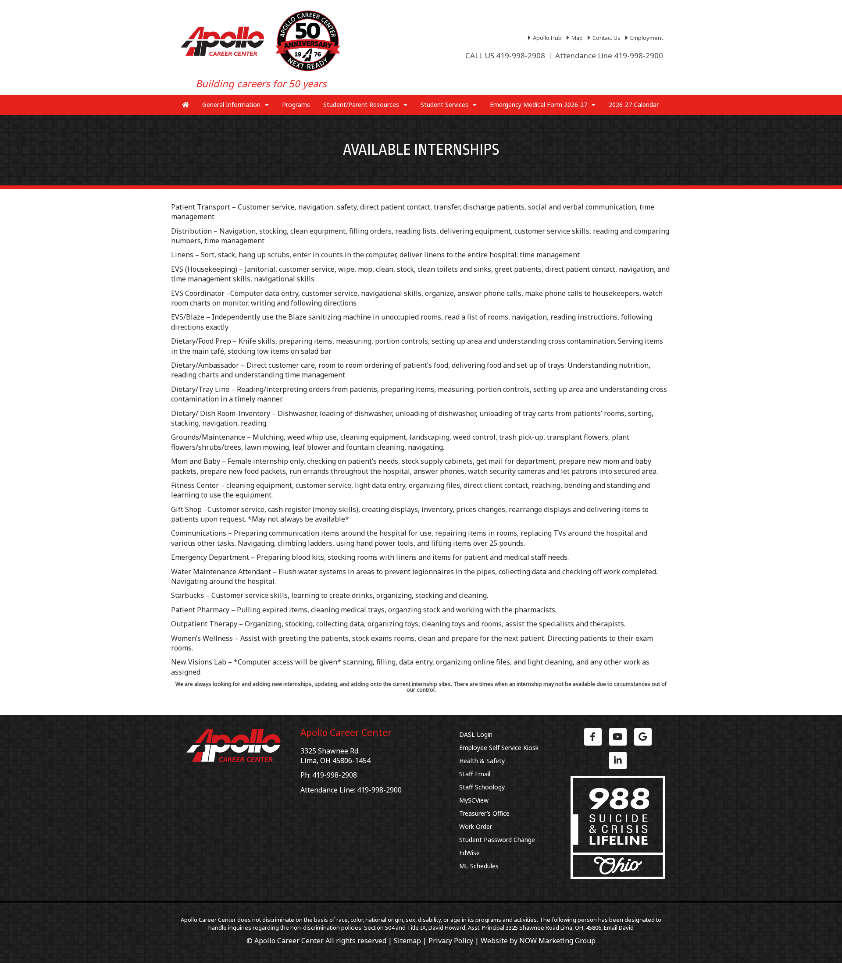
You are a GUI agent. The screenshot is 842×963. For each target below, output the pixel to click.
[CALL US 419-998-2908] (505, 55)
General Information (231, 104)
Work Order (475, 826)
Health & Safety (482, 761)
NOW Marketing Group (557, 940)
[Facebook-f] (593, 737)
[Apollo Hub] (546, 38)
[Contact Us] (605, 38)
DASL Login (475, 734)
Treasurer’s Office (484, 813)
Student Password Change (497, 839)
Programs (296, 104)
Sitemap (407, 940)
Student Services (444, 104)
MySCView (474, 800)
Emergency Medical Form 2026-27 (538, 104)
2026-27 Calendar (634, 104)
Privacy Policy (450, 940)
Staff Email (474, 774)
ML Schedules (479, 866)
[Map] (576, 38)
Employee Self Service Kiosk (499, 747)
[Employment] (645, 38)
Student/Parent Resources (361, 104)
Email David (619, 927)
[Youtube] (618, 737)
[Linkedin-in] (618, 760)
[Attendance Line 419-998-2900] (609, 55)
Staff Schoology (482, 787)
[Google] (643, 737)
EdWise (469, 853)
